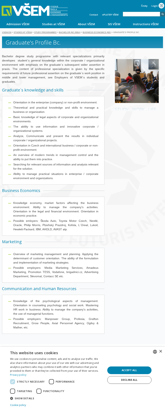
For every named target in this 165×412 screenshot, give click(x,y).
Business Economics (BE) (97, 32)
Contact (94, 14)
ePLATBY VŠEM (110, 14)
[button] (56, 398)
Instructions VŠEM (146, 24)
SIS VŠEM (114, 24)
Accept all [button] (129, 370)
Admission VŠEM (17, 24)
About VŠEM (86, 24)
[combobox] (141, 14)
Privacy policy (18, 375)
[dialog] (82, 379)
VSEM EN (6, 32)
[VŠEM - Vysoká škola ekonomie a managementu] (35, 9)
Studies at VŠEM (53, 24)
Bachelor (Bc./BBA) (69, 32)
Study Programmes (45, 32)
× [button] (160, 351)
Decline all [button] (129, 380)
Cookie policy (18, 405)
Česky (144, 5)
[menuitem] (18, 24)
